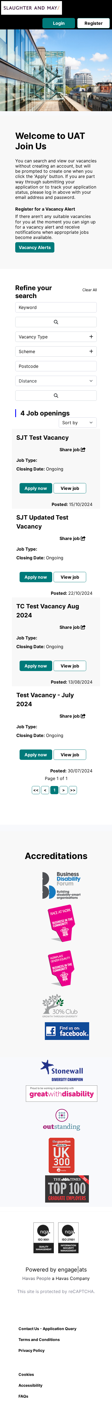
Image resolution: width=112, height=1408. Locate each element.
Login (59, 23)
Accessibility (30, 1385)
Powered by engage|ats (56, 1269)
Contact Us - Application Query (47, 1328)
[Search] (56, 322)
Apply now (35, 488)
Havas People (36, 1278)
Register (94, 23)
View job (70, 488)
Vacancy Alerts (35, 247)
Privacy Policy (31, 1350)
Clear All (89, 289)
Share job (70, 449)
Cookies (26, 1374)
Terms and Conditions (39, 1339)
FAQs (23, 1396)
